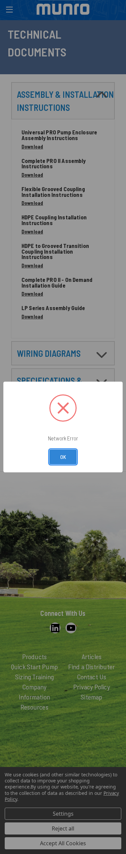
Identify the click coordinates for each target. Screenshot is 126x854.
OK (63, 457)
